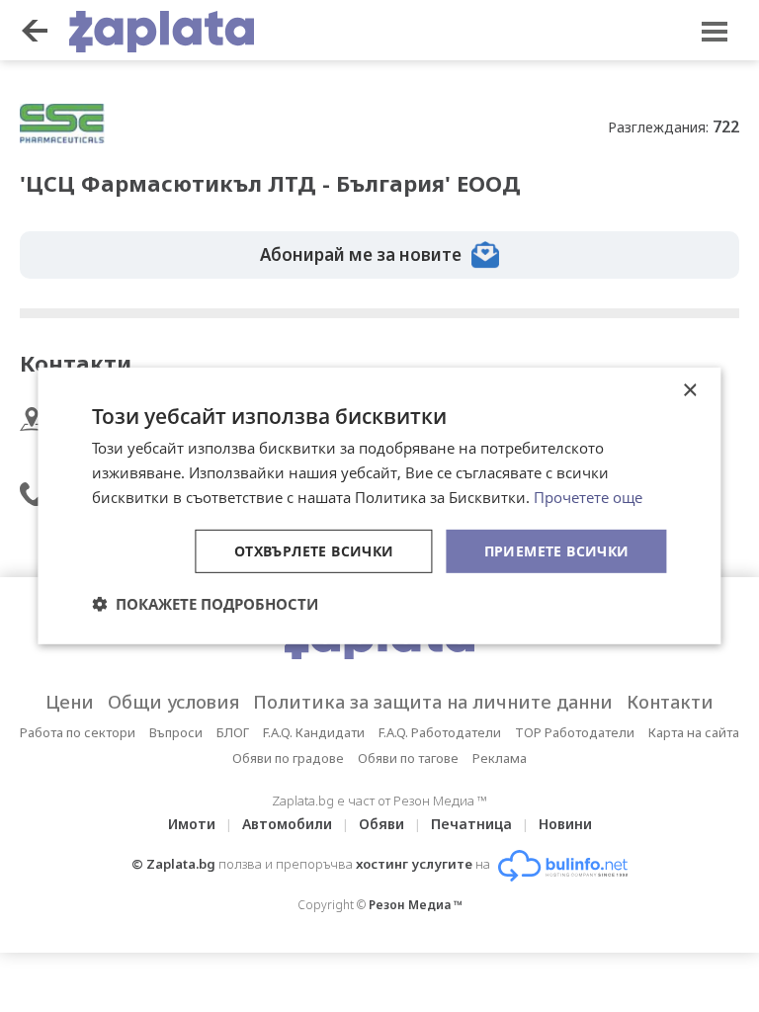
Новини (565, 823)
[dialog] (379, 506)
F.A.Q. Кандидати (314, 732)
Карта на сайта (693, 732)
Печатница (471, 823)
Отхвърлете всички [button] (314, 550)
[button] (205, 604)
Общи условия (173, 702)
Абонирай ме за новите (361, 254)
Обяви (381, 823)
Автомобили (287, 823)
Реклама (499, 758)
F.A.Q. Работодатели (440, 732)
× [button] (689, 390)
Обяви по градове (288, 758)
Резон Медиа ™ (416, 904)
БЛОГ (232, 732)
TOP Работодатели (574, 732)
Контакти (670, 702)
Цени (69, 702)
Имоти (191, 823)
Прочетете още (588, 497)
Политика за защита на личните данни (433, 702)
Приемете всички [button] (557, 550)
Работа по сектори (77, 732)
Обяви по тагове (408, 758)
